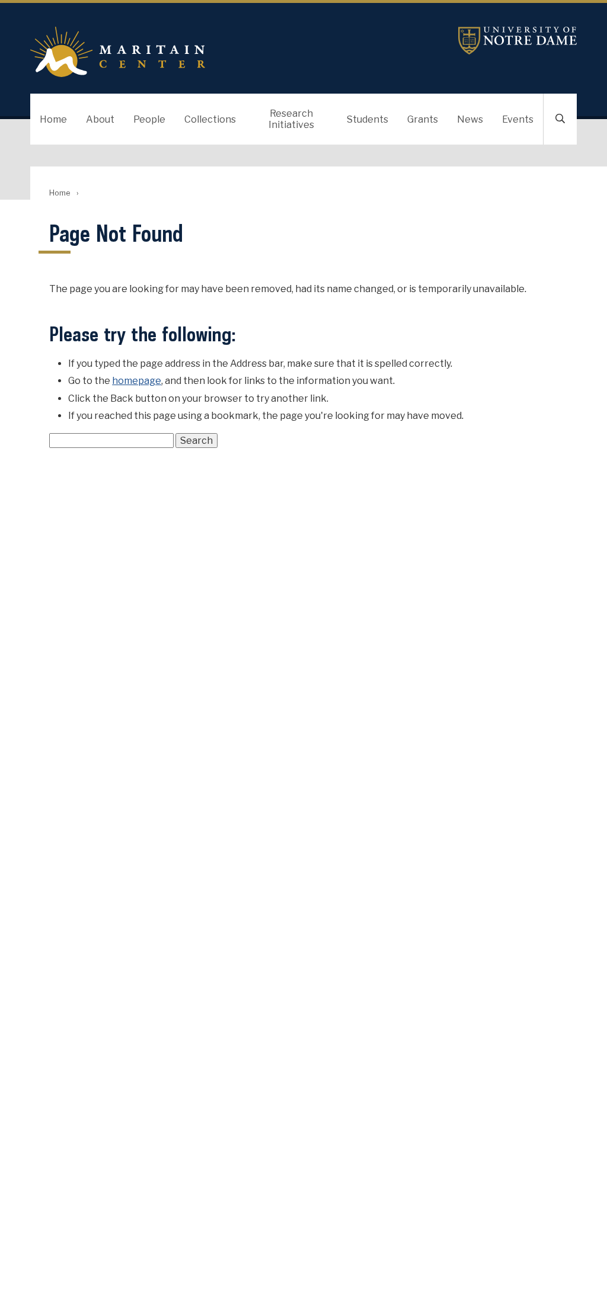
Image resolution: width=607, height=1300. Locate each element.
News (470, 119)
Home (53, 119)
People (149, 119)
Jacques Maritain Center (212, 52)
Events (517, 119)
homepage (136, 380)
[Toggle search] (560, 119)
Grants (422, 119)
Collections (210, 119)
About (100, 119)
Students (367, 119)
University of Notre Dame (517, 41)
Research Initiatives (291, 119)
